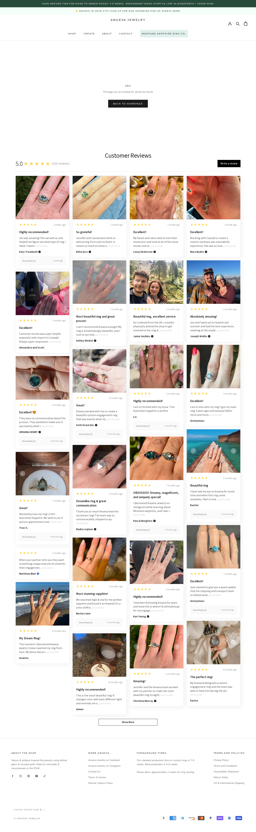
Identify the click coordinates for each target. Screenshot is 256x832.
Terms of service (97, 777)
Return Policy (221, 777)
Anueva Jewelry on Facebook (104, 760)
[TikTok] (44, 776)
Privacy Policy (221, 760)
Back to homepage (128, 103)
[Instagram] (20, 776)
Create (89, 33)
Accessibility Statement (226, 771)
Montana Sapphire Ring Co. (164, 33)
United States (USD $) (28, 810)
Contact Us (94, 771)
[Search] (238, 23)
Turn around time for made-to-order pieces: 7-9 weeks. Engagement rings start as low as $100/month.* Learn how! (128, 3)
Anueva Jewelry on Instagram (104, 766)
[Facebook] (12, 776)
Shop (72, 33)
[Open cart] (245, 24)
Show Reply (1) (29, 260)
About (107, 33)
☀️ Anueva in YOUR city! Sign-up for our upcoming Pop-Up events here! (128, 11)
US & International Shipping (229, 783)
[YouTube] (36, 776)
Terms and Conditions (225, 766)
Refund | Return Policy (100, 783)
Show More (42, 246)
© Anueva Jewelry (27, 818)
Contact (126, 33)
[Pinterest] (28, 776)
